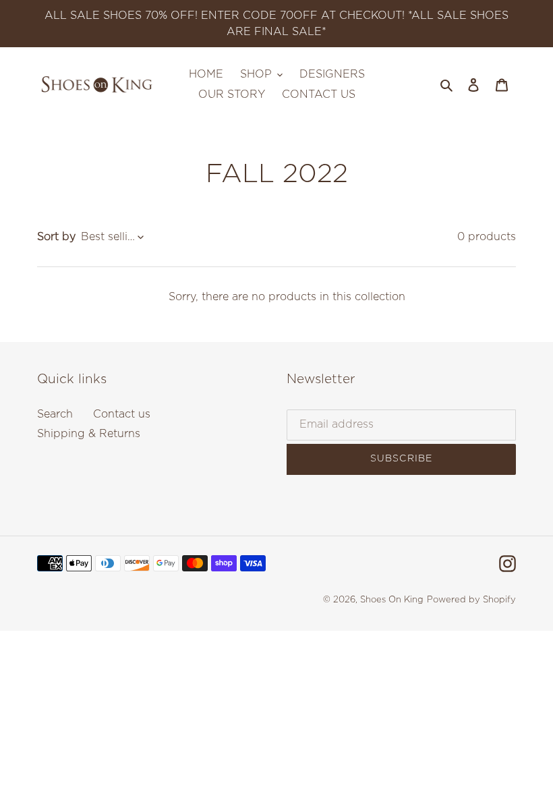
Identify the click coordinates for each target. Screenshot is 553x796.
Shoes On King (392, 600)
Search (55, 414)
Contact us (121, 414)
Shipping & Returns (88, 433)
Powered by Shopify (471, 600)
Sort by (56, 236)
